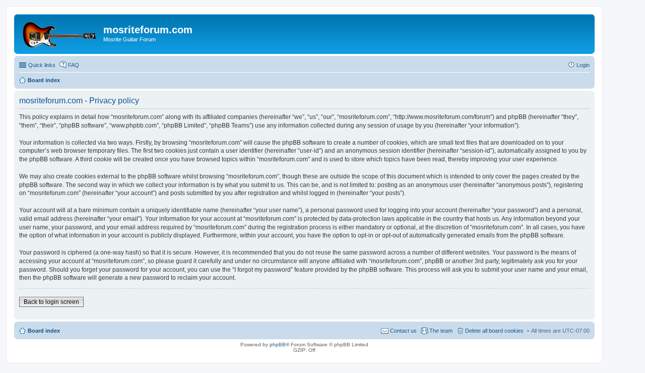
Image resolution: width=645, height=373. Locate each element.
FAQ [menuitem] (73, 65)
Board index (44, 331)
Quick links (41, 65)
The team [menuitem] (441, 331)
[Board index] (60, 33)
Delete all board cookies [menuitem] (494, 331)
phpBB (278, 344)
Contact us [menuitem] (403, 331)
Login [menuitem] (583, 65)
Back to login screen (51, 301)
